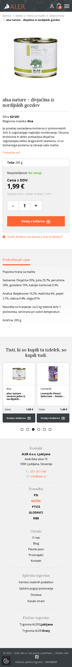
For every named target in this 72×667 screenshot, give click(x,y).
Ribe (36, 518)
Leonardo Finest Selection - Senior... (53, 395)
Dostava (36, 595)
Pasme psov (36, 549)
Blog (36, 543)
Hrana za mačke (36, 15)
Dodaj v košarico (33, 221)
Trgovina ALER (36, 624)
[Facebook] (37, 656)
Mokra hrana (57, 15)
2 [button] (27, 429)
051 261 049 (38, 471)
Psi (36, 495)
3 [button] (33, 429)
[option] (19, 392)
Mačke (19, 15)
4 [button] (38, 429)
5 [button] (44, 429)
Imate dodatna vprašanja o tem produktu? (34, 236)
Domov (7, 15)
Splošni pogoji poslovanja (36, 588)
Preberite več (11, 152)
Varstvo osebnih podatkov (36, 582)
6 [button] (50, 429)
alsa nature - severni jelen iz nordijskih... (15, 396)
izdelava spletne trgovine (29, 662)
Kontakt (36, 561)
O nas (36, 538)
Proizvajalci (36, 555)
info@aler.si (38, 476)
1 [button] (22, 429)
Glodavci (36, 512)
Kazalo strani (36, 601)
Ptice (36, 507)
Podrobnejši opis (16, 259)
